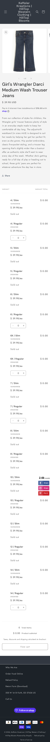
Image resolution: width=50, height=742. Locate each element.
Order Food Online (14, 673)
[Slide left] (19, 78)
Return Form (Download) (17, 686)
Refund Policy (12, 680)
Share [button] (7, 175)
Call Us (9, 699)
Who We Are (11, 667)
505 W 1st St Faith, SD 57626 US (21, 692)
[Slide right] (31, 78)
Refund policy (39, 735)
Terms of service (26, 740)
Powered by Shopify (24, 735)
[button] (5, 12)
